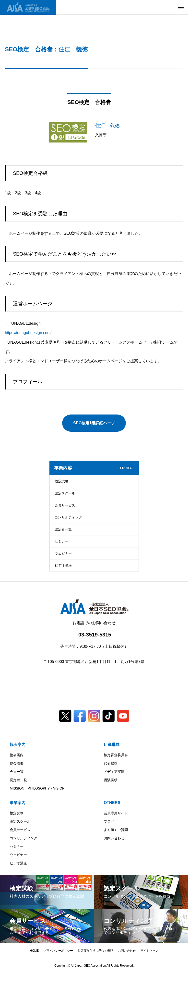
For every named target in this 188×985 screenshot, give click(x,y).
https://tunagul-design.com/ (28, 333)
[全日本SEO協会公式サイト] (28, 7)
